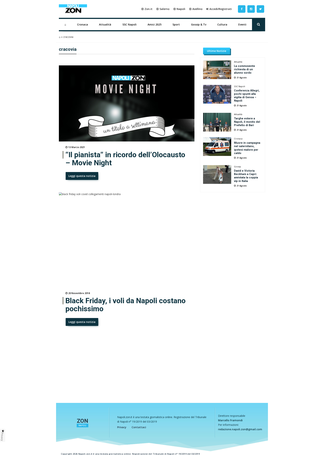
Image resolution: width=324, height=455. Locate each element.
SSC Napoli (129, 24)
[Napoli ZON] (73, 9)
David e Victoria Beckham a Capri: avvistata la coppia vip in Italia (246, 176)
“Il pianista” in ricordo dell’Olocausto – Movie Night (125, 159)
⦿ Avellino (195, 9)
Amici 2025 (154, 24)
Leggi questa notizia (81, 176)
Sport (176, 24)
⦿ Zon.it (146, 9)
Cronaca (82, 24)
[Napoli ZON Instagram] (251, 9)
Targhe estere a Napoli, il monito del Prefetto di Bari (247, 122)
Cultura (222, 24)
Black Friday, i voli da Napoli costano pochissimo (125, 305)
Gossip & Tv (198, 24)
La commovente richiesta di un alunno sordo (244, 69)
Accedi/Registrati (220, 9)
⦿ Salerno (163, 9)
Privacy (121, 427)
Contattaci (139, 427)
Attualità (105, 24)
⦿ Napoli (179, 9)
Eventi (242, 24)
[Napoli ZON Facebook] (241, 9)
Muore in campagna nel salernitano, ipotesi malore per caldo (247, 148)
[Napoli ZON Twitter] (260, 9)
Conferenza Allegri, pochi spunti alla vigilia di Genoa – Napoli (247, 95)
